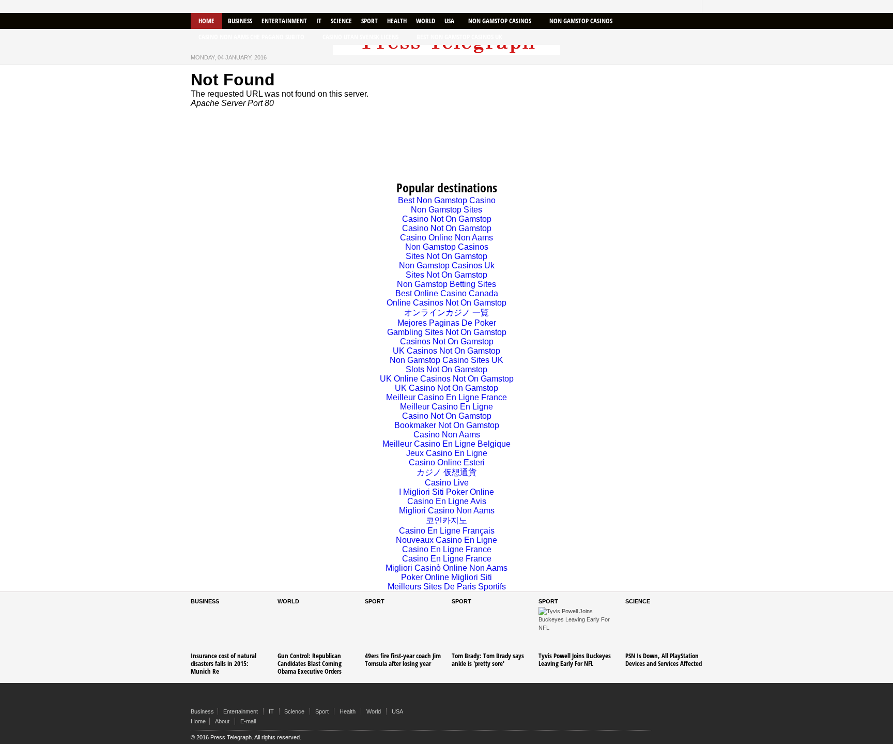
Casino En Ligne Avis (446, 501)
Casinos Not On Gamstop (447, 341)
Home (206, 20)
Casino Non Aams (446, 434)
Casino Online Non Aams (446, 237)
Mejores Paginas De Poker (446, 322)
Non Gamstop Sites (446, 209)
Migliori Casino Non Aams (447, 510)
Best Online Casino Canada (446, 293)
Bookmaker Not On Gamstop (446, 425)
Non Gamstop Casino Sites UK (446, 360)
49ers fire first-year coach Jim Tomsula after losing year (403, 659)
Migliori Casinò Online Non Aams (446, 568)
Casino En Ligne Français (447, 530)
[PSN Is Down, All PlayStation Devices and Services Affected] (663, 629)
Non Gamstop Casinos (499, 20)
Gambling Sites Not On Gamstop (446, 332)
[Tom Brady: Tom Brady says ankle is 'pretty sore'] (490, 629)
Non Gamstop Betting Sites (446, 284)
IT (318, 20)
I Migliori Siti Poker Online (446, 492)
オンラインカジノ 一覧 (446, 312)
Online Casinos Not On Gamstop (446, 302)
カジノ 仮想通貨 (446, 472)
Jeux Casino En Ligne (446, 453)
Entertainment (284, 20)
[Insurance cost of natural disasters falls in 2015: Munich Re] (229, 629)
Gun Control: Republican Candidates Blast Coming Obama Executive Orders (310, 663)
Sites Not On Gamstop (446, 256)
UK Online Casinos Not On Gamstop (447, 378)
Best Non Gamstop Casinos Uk (459, 36)
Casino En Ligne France (446, 549)
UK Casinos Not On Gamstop (446, 350)
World (425, 20)
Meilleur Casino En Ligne (446, 406)
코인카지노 (446, 520)
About (222, 721)
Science (341, 20)
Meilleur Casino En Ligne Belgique (446, 443)
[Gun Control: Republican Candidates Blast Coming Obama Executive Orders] (316, 629)
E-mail (248, 721)
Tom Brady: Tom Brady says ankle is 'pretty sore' (488, 659)
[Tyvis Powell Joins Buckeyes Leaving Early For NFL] (576, 629)
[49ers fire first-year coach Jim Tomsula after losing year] (403, 629)
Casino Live (447, 482)
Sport (369, 20)
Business (240, 20)
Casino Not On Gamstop (446, 219)
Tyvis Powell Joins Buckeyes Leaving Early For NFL (574, 659)
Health (397, 20)
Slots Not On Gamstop (446, 369)
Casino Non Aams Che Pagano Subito (251, 36)
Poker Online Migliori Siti (446, 577)
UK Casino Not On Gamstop (446, 388)
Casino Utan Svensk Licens (360, 36)
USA (449, 20)
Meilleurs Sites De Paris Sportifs (447, 586)
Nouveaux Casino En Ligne (446, 540)
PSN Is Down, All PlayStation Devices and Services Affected (663, 659)
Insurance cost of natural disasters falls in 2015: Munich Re (223, 663)
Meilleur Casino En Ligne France (446, 397)
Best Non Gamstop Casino (447, 200)
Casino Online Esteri (447, 462)
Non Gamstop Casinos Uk (447, 265)
